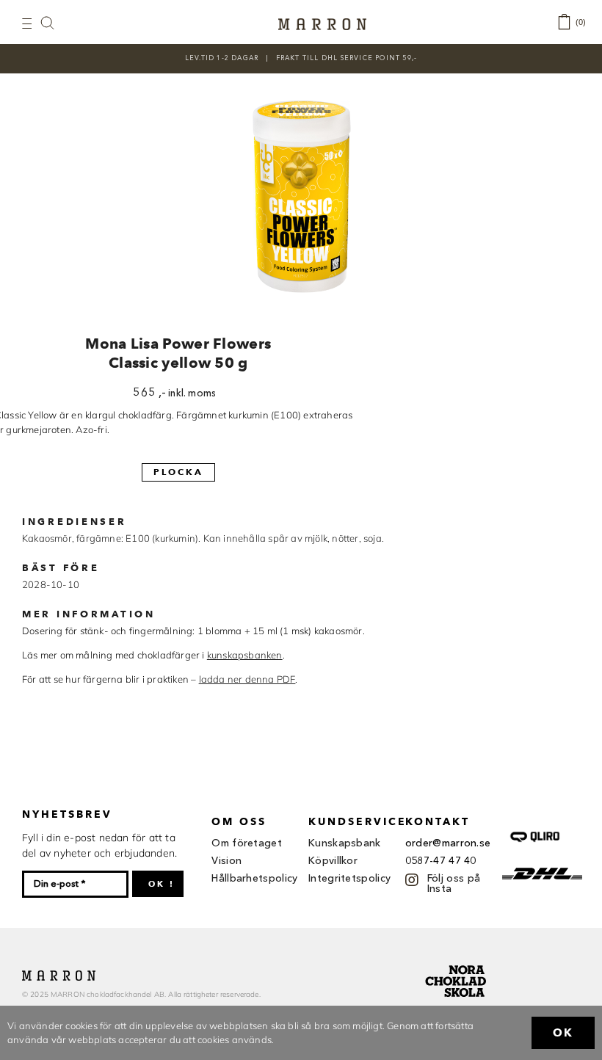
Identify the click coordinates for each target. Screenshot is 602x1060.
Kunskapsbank (344, 843)
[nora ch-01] (457, 962)
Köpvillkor (333, 861)
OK (563, 1032)
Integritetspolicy (349, 879)
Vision (226, 861)
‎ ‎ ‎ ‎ (55, 22)
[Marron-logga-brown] (322, 23)
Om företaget (246, 843)
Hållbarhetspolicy (254, 879)
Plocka (178, 471)
